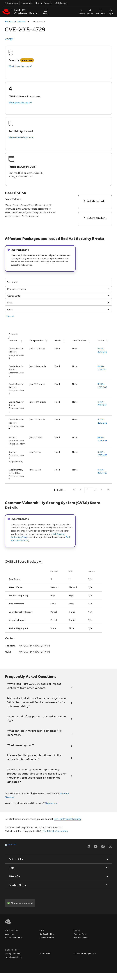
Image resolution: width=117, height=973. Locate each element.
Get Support (61, 3)
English (90, 13)
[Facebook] (103, 847)
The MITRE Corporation (55, 831)
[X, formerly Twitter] (110, 847)
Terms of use (44, 953)
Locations (9, 934)
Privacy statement (13, 953)
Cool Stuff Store (46, 937)
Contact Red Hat (46, 934)
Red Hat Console (43, 3)
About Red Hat (11, 930)
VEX (7, 39)
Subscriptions (11, 3)
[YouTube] (96, 847)
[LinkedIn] (88, 847)
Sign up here (51, 803)
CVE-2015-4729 (39, 21)
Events (77, 930)
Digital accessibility (13, 957)
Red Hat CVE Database (15, 21)
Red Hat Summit (81, 937)
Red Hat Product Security (67, 819)
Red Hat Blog (80, 934)
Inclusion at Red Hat (13, 937)
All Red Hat (100, 13)
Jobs (41, 930)
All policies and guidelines (85, 953)
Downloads (26, 3)
